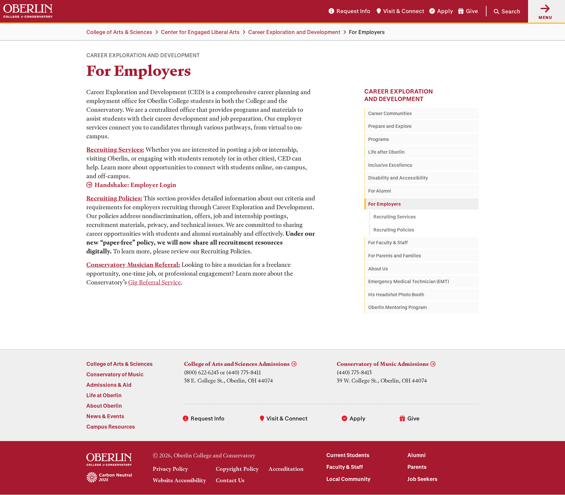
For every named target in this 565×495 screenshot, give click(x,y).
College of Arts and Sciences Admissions (237, 364)
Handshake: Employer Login (135, 185)
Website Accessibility (179, 480)
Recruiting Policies (393, 229)
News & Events (105, 416)
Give (472, 11)
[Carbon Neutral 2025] (109, 478)
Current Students (347, 455)
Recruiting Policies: (114, 198)
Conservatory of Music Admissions (383, 364)
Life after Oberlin (386, 152)
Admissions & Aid (108, 385)
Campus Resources (110, 426)
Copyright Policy (237, 469)
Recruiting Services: (115, 149)
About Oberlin (104, 405)
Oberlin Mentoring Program (397, 307)
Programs (378, 139)
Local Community (348, 479)
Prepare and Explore (390, 126)
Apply (445, 11)
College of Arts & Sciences (119, 32)
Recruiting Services (394, 216)
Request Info (353, 11)
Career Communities (390, 113)
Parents (417, 467)
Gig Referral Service (154, 282)
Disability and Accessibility (398, 177)
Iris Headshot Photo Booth (396, 294)
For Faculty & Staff (388, 242)
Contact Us (230, 480)
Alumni (416, 455)
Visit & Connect (403, 11)
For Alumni (379, 191)
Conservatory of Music (115, 374)
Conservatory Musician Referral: (133, 264)
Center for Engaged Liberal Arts (200, 32)
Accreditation (286, 469)
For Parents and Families (394, 255)
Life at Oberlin (104, 395)
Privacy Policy (170, 469)
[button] (503, 11)
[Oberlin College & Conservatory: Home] (28, 11)
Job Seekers (422, 479)
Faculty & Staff (344, 467)
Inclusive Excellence (390, 165)
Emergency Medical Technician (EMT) (408, 281)
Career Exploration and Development (294, 32)
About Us (378, 268)
